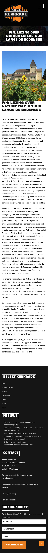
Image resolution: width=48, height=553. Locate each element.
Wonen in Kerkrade (7, 387)
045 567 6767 (9, 466)
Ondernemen (6, 395)
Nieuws (4, 408)
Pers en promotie (9, 500)
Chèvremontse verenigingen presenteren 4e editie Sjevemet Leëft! (19, 443)
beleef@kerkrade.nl (12, 469)
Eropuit (4, 399)
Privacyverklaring (9, 494)
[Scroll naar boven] (41, 543)
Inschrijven (13, 544)
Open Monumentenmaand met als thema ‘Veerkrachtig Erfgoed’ (20, 423)
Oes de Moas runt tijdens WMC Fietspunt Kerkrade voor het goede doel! (24, 429)
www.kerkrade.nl (8, 478)
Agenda (4, 404)
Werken (4, 391)
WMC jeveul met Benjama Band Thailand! (20, 433)
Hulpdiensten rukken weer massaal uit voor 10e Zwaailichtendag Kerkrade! (22, 437)
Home (3, 383)
